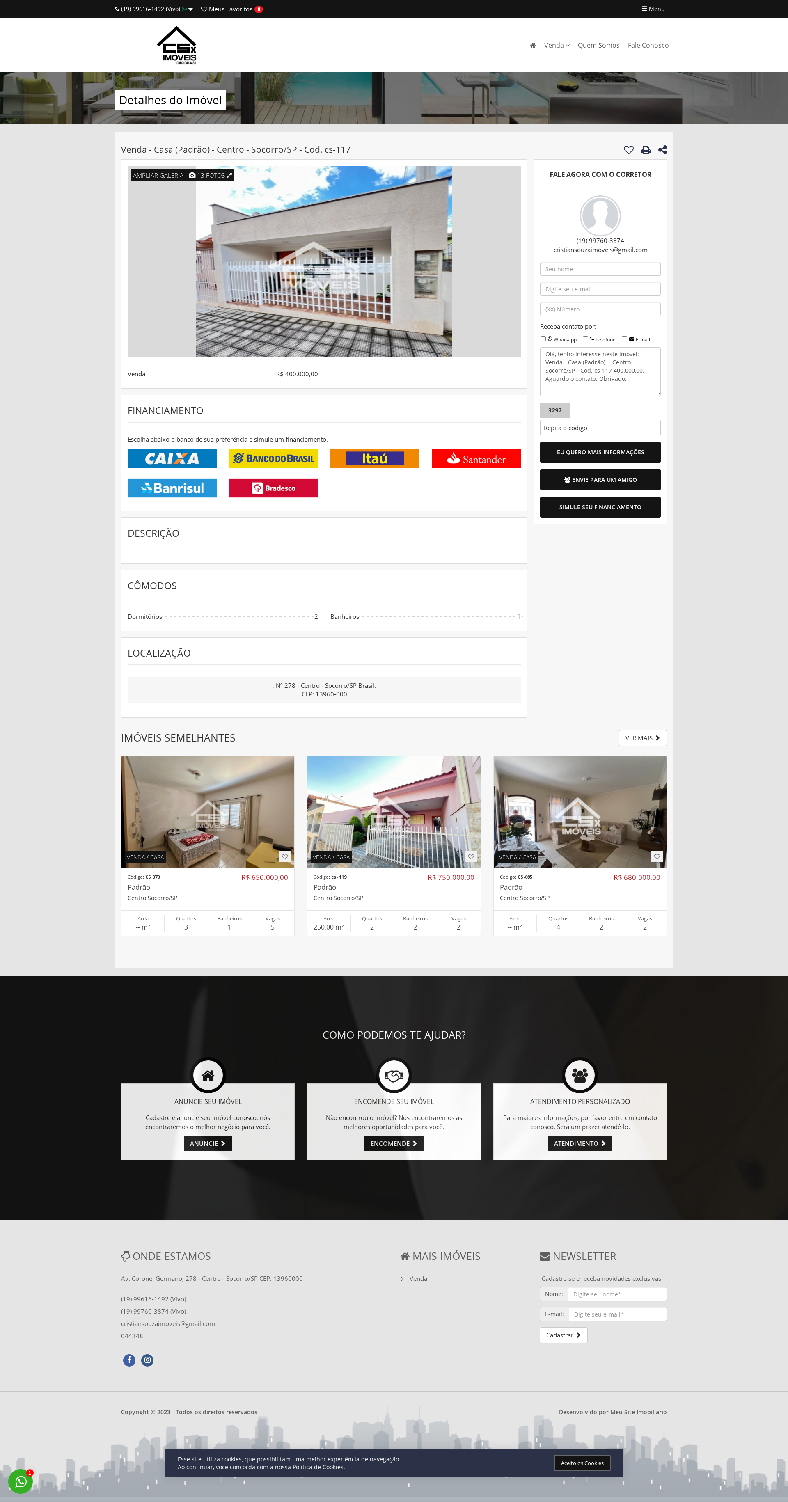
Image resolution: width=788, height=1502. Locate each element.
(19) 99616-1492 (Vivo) (150, 9)
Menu (656, 9)
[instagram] (147, 1359)
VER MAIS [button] (639, 738)
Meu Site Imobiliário (638, 1412)
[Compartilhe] (662, 151)
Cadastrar (560, 1335)
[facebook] (129, 1359)
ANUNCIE (205, 1143)
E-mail (643, 339)
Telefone (606, 339)
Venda (555, 45)
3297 (554, 410)
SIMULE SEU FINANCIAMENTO (600, 507)
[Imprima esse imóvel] (646, 150)
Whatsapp (565, 339)
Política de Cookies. (319, 1467)
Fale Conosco (648, 45)
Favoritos (229, 9)
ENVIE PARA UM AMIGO (603, 479)
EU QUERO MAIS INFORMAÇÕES (600, 452)
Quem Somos (599, 45)
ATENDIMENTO (577, 1143)
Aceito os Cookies (582, 1463)
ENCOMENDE (391, 1143)
